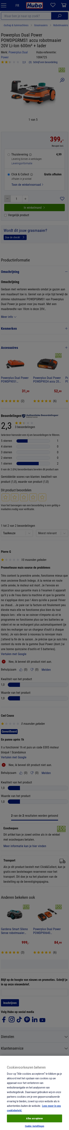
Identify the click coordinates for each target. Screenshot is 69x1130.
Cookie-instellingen (34, 1126)
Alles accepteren (34, 1118)
